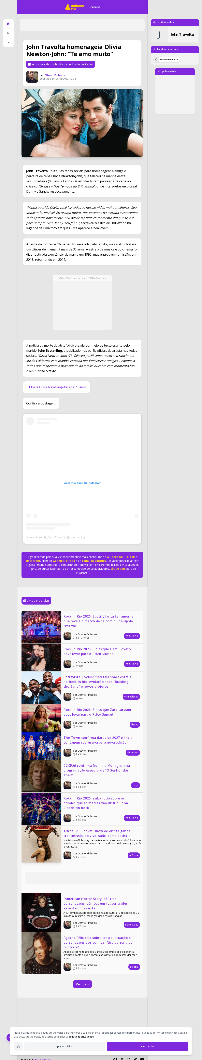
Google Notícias (64, 561)
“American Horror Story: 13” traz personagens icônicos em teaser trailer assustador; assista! (96, 903)
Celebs (95, 7)
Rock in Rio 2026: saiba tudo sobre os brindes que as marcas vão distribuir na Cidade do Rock (96, 803)
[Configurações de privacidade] (18, 1046)
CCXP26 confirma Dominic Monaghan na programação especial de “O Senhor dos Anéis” (97, 770)
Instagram (32, 561)
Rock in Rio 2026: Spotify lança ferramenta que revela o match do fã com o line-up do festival (99, 621)
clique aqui (118, 568)
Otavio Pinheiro (55, 75)
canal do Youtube (93, 561)
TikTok (129, 557)
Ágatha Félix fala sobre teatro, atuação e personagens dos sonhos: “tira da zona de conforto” (98, 942)
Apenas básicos (65, 1046)
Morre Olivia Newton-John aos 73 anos (58, 387)
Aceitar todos (147, 1046)
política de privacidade (81, 1036)
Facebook (116, 557)
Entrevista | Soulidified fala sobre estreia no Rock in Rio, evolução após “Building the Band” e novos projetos (98, 682)
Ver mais (82, 984)
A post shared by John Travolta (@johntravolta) (55, 537)
